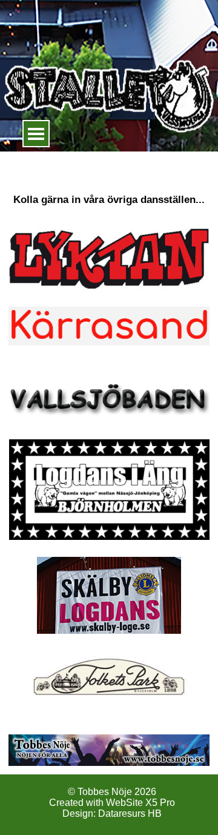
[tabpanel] (109, 184)
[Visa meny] (36, 133)
